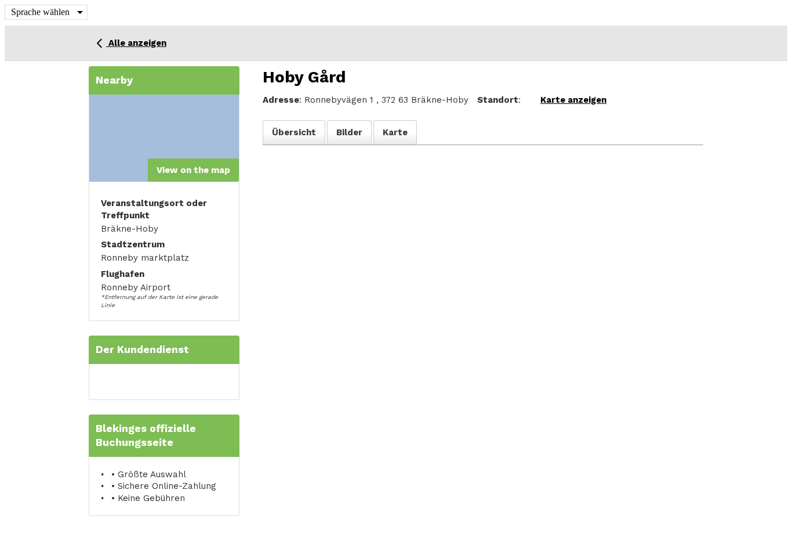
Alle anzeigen (136, 43)
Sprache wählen (40, 12)
